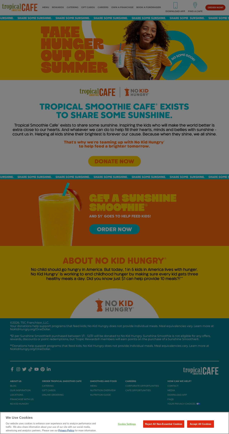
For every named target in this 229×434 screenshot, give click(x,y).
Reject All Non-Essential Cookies (163, 424)
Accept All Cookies (200, 424)
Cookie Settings (127, 424)
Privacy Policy (66, 430)
